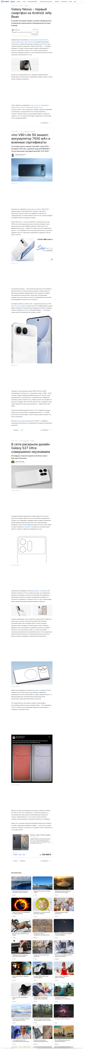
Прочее (26, 5)
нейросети (36, 599)
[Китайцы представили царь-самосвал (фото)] (42, 972)
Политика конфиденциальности (76, 1048)
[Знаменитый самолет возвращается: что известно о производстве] (64, 993)
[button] (25, 33)
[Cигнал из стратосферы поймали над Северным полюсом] (21, 1014)
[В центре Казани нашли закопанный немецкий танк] (42, 1036)
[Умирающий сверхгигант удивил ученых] (42, 886)
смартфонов (27, 527)
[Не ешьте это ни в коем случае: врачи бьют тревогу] (42, 908)
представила (31, 209)
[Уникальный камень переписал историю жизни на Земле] (64, 886)
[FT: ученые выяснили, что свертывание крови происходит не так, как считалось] (21, 1036)
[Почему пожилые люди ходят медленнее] (42, 950)
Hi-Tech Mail (26, 131)
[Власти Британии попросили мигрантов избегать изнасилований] (64, 1036)
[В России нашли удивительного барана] (21, 929)
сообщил (36, 591)
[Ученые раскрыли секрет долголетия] (64, 908)
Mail (2, 1048)
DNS (20, 854)
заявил (37, 690)
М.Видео (15, 854)
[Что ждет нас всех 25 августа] (64, 1014)
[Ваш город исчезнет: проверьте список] (21, 972)
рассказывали (21, 421)
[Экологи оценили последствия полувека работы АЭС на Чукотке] (42, 1014)
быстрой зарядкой (20, 306)
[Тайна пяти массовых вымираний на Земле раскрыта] (21, 908)
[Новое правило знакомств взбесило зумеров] (64, 972)
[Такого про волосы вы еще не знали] (21, 993)
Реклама (11, 1048)
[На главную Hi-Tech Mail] (6, 1)
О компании (6, 1048)
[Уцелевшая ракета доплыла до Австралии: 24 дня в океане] (21, 886)
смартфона (43, 44)
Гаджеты (33, 131)
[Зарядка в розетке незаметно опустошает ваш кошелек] (21, 950)
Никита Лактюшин (19, 461)
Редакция (39, 1048)
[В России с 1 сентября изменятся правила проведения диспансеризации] (64, 950)
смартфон (38, 209)
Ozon (24, 854)
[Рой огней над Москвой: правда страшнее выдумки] (64, 929)
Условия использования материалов (49, 1048)
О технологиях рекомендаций (63, 1048)
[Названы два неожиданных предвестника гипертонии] (42, 993)
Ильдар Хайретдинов (20, 154)
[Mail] (2, 1)
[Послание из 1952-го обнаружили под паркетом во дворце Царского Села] (42, 929)
